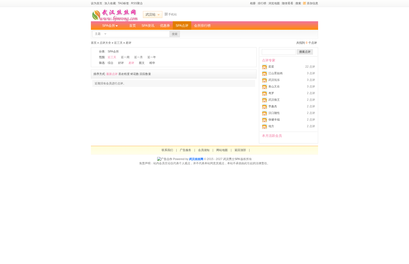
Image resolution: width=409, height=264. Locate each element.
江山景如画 (275, 73)
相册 (253, 3)
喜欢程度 (124, 74)
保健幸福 (274, 119)
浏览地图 (274, 3)
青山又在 (274, 86)
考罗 (271, 93)
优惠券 (165, 25)
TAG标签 (123, 3)
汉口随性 (274, 113)
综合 (110, 63)
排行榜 (262, 3)
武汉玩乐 (274, 80)
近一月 (138, 57)
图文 (142, 63)
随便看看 (287, 3)
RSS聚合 (137, 3)
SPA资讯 (148, 25)
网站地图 (222, 150)
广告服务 (185, 150)
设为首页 (96, 3)
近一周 (125, 57)
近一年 (151, 57)
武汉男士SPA (231, 159)
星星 (271, 66)
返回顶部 (240, 150)
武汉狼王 (274, 99)
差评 (128, 42)
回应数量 (145, 74)
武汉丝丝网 (196, 159)
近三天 (118, 42)
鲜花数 (134, 74)
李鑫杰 (272, 106)
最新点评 (112, 74)
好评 (121, 63)
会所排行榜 (202, 25)
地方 (271, 126)
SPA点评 (182, 25)
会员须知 (203, 150)
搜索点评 (305, 51)
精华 (152, 63)
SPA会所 (108, 25)
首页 (132, 25)
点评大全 (105, 42)
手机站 (172, 14)
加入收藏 (110, 3)
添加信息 (312, 3)
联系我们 (167, 150)
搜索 (298, 3)
